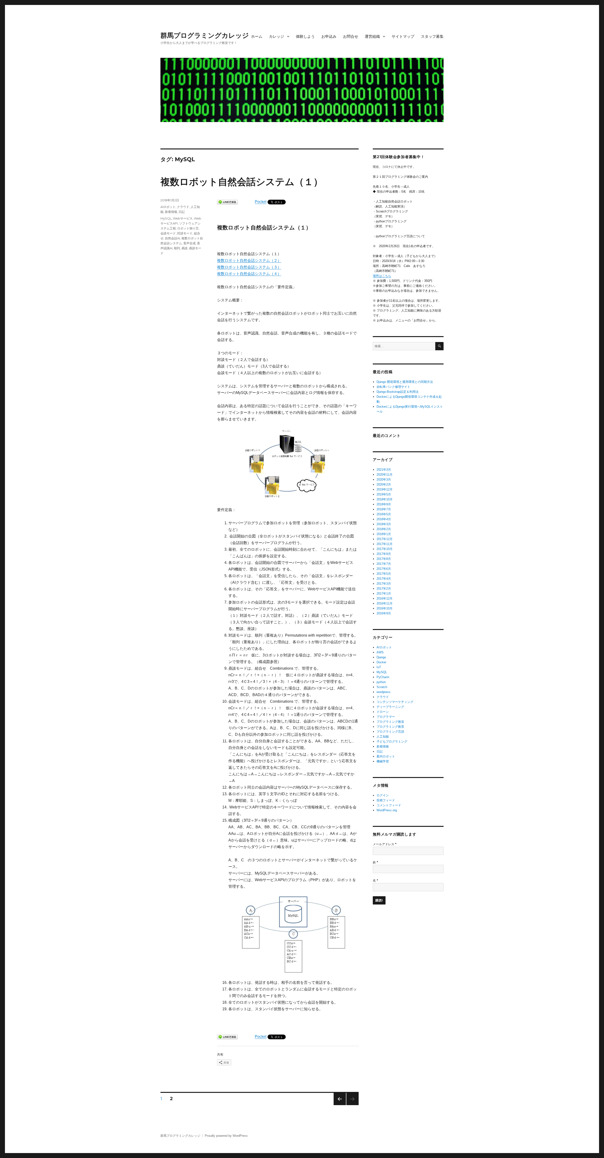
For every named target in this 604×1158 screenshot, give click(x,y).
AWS (380, 652)
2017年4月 (384, 578)
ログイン (383, 795)
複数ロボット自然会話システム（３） (249, 267)
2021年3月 (384, 469)
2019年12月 (385, 489)
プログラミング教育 (390, 726)
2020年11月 (385, 474)
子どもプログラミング (392, 741)
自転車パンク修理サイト (393, 387)
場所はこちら (382, 276)
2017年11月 (385, 544)
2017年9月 (384, 554)
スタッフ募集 (432, 36)
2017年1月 (384, 593)
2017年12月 (385, 539)
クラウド (183, 207)
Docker (381, 662)
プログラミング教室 (390, 721)
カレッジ (276, 36)
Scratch (382, 687)
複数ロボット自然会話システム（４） (249, 274)
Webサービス (183, 218)
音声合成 (189, 243)
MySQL (166, 218)
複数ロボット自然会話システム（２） (249, 260)
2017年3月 (384, 583)
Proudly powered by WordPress (226, 1135)
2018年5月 (384, 514)
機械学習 (383, 761)
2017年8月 (384, 559)
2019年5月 (384, 494)
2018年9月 (384, 504)
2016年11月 (385, 603)
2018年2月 (384, 529)
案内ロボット (386, 756)
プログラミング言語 (390, 731)
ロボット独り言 (188, 228)
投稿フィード (386, 800)
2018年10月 (385, 499)
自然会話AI (172, 238)
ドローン (383, 712)
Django (381, 657)
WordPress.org (387, 810)
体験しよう (305, 36)
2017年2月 (384, 588)
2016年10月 (385, 608)
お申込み (328, 36)
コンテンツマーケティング (395, 702)
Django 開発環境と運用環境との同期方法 (405, 382)
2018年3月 (384, 524)
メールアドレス (384, 844)
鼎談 (184, 248)
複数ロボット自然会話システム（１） (241, 181)
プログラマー (386, 716)
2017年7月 (384, 564)
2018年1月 (384, 534)
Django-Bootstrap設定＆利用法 (398, 391)
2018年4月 (384, 519)
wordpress (383, 692)
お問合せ (350, 36)
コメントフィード (389, 805)
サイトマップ (403, 36)
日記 (182, 212)
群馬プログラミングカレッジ (204, 35)
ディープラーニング (390, 707)
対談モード (185, 233)
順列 (177, 248)
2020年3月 (384, 479)
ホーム (256, 36)
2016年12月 (385, 598)
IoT (379, 667)
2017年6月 (384, 569)
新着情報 (171, 212)
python (381, 682)
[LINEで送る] (227, 202)
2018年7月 (384, 509)
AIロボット (168, 207)
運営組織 (372, 36)
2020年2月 (384, 484)
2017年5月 (384, 573)
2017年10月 (385, 549)
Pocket (260, 202)
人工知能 (383, 736)
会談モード (168, 233)
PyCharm (383, 677)
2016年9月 (384, 613)
